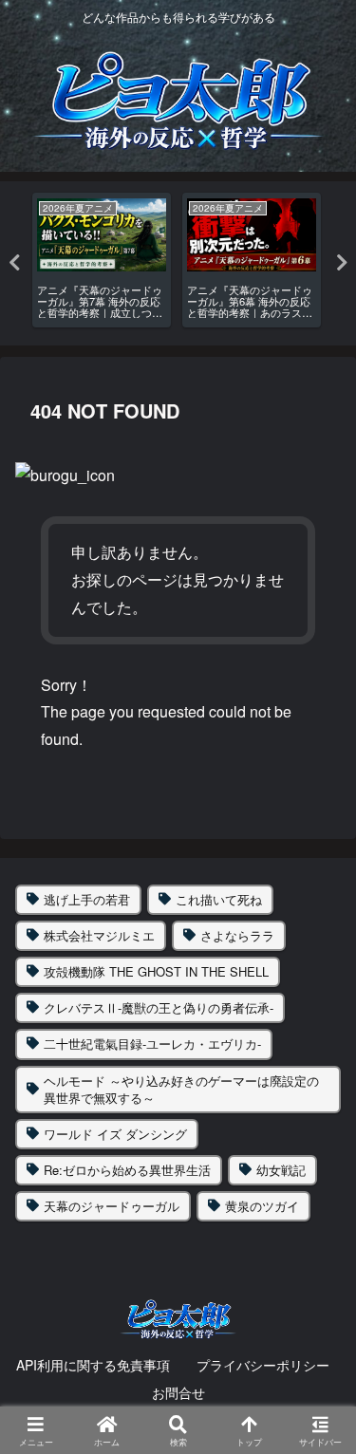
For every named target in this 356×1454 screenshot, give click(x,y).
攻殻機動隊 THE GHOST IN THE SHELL (156, 971)
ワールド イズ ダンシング (115, 1134)
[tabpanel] (101, 260)
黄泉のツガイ (262, 1206)
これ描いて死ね (219, 899)
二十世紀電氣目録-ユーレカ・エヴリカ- (152, 1044)
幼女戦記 (281, 1170)
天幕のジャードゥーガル (111, 1206)
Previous (14, 262)
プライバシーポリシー (263, 1364)
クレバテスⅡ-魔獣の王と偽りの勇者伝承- (158, 1007)
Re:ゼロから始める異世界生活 (127, 1170)
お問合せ (178, 1392)
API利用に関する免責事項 (93, 1364)
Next (341, 262)
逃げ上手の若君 (87, 899)
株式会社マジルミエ (99, 935)
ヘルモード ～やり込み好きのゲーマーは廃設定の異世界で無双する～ (181, 1089)
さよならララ (237, 935)
